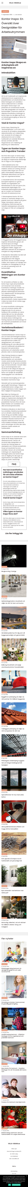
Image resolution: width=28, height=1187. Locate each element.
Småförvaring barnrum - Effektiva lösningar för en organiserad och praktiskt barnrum (12, 1036)
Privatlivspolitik (16, 1184)
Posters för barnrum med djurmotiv (13, 1102)
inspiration (4, 566)
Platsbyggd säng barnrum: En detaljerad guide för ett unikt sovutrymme (11, 970)
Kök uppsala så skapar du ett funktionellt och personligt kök (11, 860)
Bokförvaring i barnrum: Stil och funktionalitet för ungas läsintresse (13, 1133)
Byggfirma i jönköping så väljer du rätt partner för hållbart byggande (13, 698)
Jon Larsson (18, 14)
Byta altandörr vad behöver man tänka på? (12, 892)
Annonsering (14, 1171)
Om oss (14, 1173)
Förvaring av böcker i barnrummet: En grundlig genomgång (13, 1003)
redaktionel (5, 11)
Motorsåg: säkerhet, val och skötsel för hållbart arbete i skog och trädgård (13, 925)
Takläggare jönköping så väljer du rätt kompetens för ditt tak (12, 730)
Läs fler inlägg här (14, 533)
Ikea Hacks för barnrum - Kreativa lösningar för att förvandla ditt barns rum (13, 1069)
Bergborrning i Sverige (8, 571)
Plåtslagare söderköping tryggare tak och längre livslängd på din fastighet (12, 763)
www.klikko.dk (15, 1158)
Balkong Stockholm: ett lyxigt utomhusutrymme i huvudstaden (12, 666)
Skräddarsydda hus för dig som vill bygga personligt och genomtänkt (13, 634)
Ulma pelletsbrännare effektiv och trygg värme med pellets (12, 828)
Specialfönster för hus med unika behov (12, 796)
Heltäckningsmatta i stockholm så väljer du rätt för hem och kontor (13, 602)
